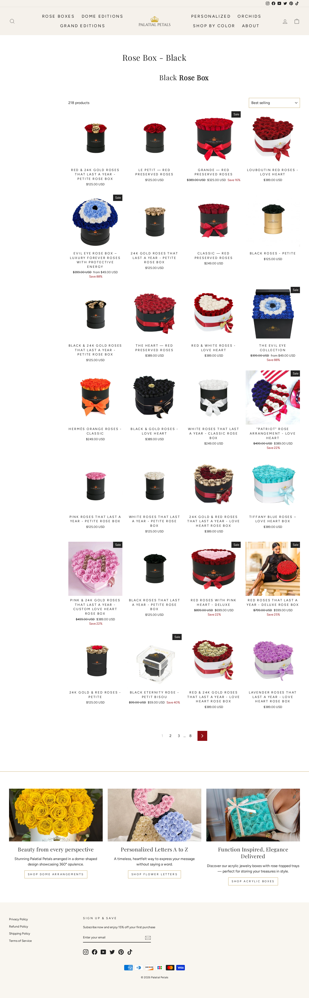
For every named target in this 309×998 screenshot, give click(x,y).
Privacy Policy (18, 919)
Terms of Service (20, 940)
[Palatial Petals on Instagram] (85, 952)
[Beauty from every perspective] (56, 815)
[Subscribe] (148, 937)
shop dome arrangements (56, 874)
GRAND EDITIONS (82, 25)
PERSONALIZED (211, 16)
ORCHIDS (249, 16)
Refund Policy (18, 926)
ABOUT (251, 25)
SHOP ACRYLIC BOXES (253, 881)
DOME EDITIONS (103, 16)
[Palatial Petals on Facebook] (94, 952)
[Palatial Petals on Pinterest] (121, 952)
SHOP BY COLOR (214, 25)
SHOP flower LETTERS (154, 874)
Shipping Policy (19, 933)
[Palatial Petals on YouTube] (103, 952)
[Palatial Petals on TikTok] (130, 952)
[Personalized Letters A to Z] (154, 815)
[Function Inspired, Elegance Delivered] (253, 815)
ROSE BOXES (58, 16)
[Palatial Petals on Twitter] (112, 952)
